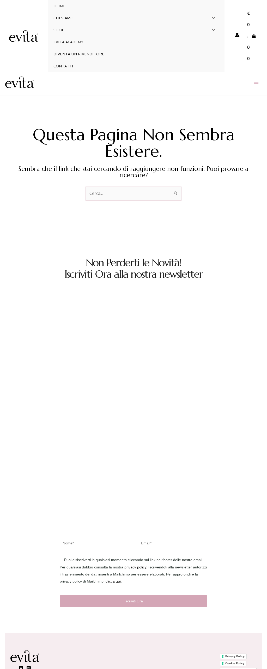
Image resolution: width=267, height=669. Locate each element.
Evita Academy (68, 41)
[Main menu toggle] (256, 82)
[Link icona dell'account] (237, 35)
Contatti (63, 65)
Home (59, 5)
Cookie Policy (234, 663)
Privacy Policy (235, 656)
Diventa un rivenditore (78, 53)
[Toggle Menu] (212, 18)
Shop (58, 29)
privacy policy (135, 567)
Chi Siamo (63, 17)
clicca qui (113, 581)
